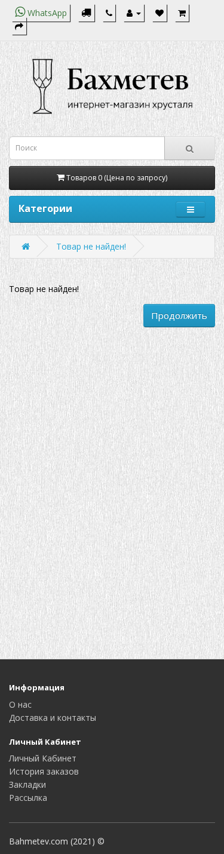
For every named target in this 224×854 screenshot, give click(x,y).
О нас (20, 704)
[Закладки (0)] (159, 12)
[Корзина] (182, 12)
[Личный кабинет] (134, 12)
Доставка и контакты (52, 717)
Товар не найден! (91, 246)
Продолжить (179, 315)
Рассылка (28, 797)
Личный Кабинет (42, 758)
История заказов (44, 771)
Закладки (27, 784)
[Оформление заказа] (19, 26)
